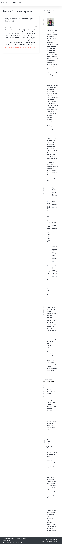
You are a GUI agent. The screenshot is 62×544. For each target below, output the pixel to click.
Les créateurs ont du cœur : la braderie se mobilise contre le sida (51, 343)
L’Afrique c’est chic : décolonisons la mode (52, 487)
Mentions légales (51, 539)
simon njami (19, 49)
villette (26, 49)
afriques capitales (15, 47)
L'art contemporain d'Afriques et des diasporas (13, 2)
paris (14, 49)
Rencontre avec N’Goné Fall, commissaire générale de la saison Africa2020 (51, 354)
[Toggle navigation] (57, 3)
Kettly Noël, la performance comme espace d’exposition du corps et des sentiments (54, 252)
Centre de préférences (49, 541)
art (23, 47)
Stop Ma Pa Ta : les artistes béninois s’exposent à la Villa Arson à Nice (54, 270)
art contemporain (30, 47)
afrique (7, 47)
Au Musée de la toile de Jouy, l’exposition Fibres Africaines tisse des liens (51, 324)
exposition (8, 49)
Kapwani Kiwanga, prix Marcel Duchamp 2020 (52, 315)
